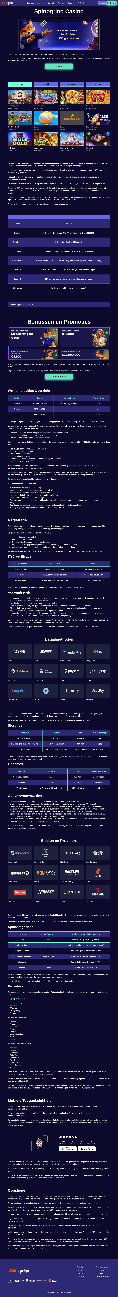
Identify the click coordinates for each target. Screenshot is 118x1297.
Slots (96, 84)
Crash (70, 84)
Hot (18, 84)
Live (44, 84)
